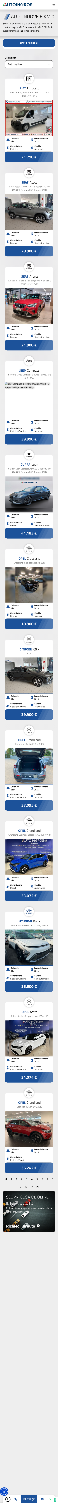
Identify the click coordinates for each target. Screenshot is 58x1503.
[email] (42, 1499)
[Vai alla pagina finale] (37, 1187)
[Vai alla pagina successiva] (32, 1187)
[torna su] (8, 1499)
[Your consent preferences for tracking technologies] (55, 1500)
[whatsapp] (50, 1499)
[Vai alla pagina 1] (6, 1179)
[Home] (17, 4)
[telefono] (16, 1499)
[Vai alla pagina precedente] (11, 1179)
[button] (4, 1491)
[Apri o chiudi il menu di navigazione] (54, 5)
